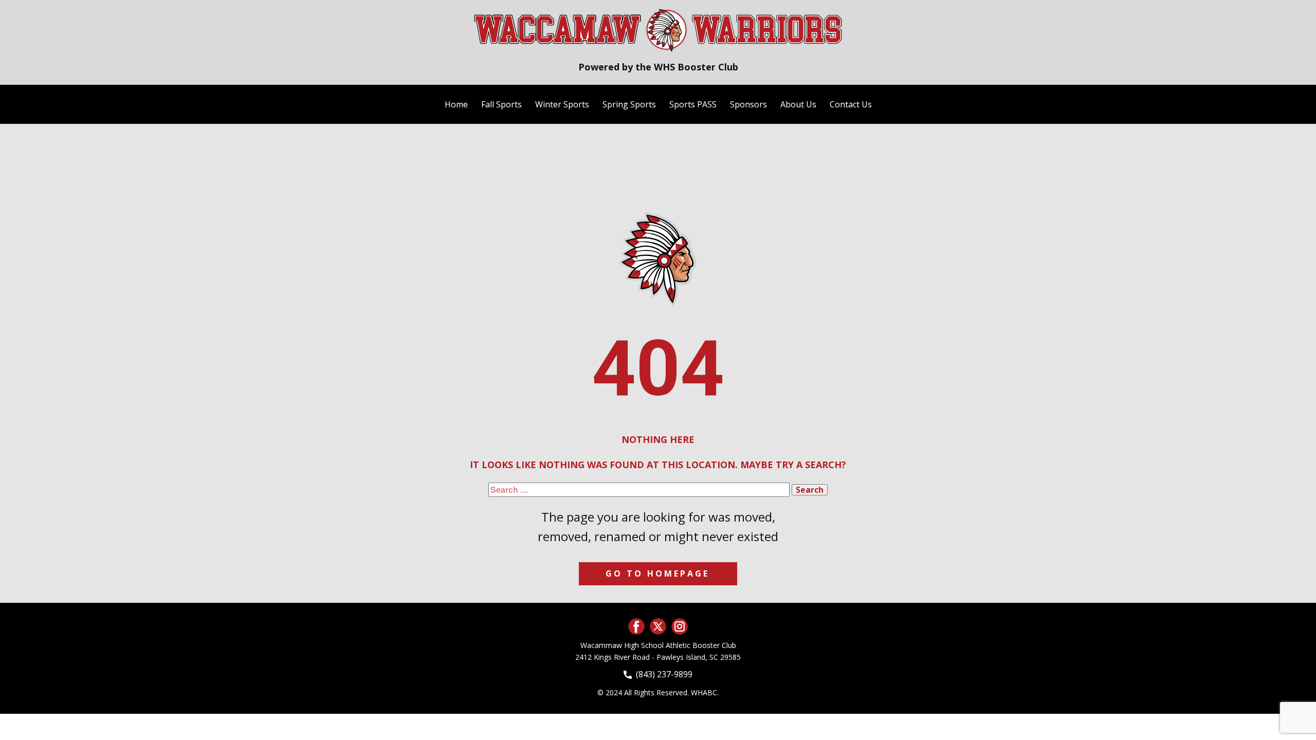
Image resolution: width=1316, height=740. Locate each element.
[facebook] (636, 626)
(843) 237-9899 (662, 674)
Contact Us (851, 104)
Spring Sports (629, 104)
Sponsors (748, 104)
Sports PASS (693, 104)
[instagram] (679, 626)
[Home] (658, 30)
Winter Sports (562, 104)
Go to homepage (657, 573)
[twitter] (658, 626)
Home (456, 104)
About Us (798, 104)
